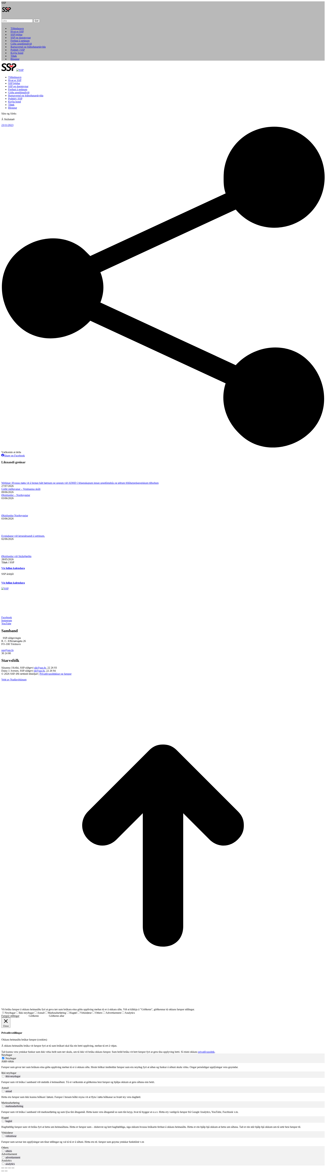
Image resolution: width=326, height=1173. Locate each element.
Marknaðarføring (57, 1012)
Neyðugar (10, 1012)
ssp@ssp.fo (7, 650)
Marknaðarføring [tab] (10, 1102)
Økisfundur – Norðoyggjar (15, 495)
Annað (40, 1012)
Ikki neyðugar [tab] (8, 1072)
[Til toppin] (163, 1006)
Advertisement (113, 1012)
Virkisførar (86, 1012)
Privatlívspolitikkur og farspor (55, 673)
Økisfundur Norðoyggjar (14, 515)
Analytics (130, 1012)
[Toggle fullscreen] (9, 1167)
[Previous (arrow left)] (2, 1170)
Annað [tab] (5, 1087)
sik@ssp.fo (40, 667)
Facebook (6, 617)
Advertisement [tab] (9, 1154)
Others (98, 1012)
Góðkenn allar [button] (56, 1015)
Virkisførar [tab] (7, 1132)
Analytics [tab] (6, 1160)
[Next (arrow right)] (6, 1170)
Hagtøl (73, 1012)
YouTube (6, 623)
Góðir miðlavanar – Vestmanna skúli (20, 489)
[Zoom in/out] (13, 1167)
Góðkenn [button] (34, 1015)
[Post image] (10, 479)
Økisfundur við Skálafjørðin (16, 556)
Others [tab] (4, 1147)
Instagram (6, 620)
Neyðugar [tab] (6, 1054)
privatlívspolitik (206, 1051)
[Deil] (6, 1167)
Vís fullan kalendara (13, 568)
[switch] (3, 1076)
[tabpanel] (163, 1067)
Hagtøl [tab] (5, 1117)
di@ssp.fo (39, 670)
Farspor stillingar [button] (10, 1015)
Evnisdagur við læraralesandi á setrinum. (23, 535)
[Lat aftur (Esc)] (2, 1167)
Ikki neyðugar (26, 1012)
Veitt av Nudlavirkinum (13, 679)
